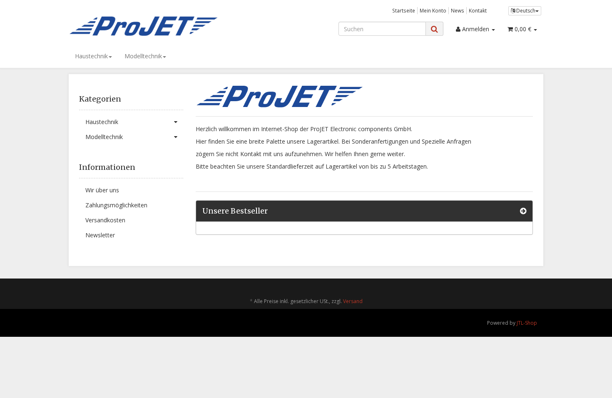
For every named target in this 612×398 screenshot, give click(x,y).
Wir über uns (102, 190)
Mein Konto (433, 10)
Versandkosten (105, 220)
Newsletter (100, 235)
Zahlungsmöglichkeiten (116, 205)
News (457, 10)
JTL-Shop (527, 322)
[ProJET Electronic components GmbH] (144, 25)
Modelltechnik (143, 56)
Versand (353, 301)
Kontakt (478, 10)
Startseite (403, 10)
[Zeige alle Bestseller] (523, 211)
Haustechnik (91, 56)
